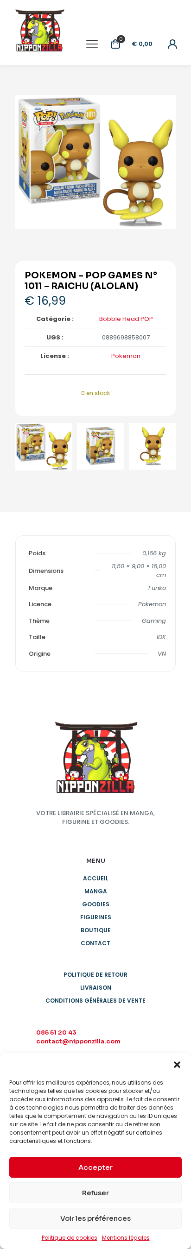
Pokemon (125, 355)
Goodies (95, 904)
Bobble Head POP (126, 318)
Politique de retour (95, 975)
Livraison (95, 988)
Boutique (96, 930)
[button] (177, 1064)
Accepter (95, 1167)
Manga (95, 891)
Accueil (95, 878)
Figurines (95, 917)
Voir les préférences (95, 1218)
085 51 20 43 (56, 1032)
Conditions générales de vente (95, 1000)
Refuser (95, 1192)
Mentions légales (126, 1238)
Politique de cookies (69, 1238)
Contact (95, 943)
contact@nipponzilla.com (78, 1041)
